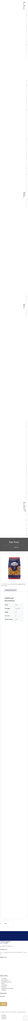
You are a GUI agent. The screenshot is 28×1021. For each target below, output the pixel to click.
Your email (2, 996)
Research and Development (7, 988)
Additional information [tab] (10, 590)
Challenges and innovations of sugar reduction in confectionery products (7, 923)
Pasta (16, 584)
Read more (9, 660)
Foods (13, 584)
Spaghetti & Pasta (21, 584)
